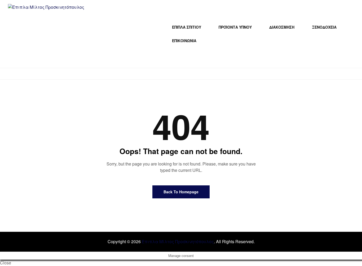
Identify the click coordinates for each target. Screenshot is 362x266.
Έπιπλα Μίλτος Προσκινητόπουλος (178, 241)
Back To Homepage (181, 191)
